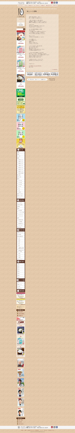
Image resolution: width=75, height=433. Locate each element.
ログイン (20, 23)
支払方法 (20, 421)
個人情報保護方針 (37, 430)
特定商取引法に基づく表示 (30, 430)
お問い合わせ (21, 423)
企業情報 (25, 430)
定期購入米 (21, 315)
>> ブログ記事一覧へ (54, 69)
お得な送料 (21, 311)
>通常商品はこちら (23, 304)
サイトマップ (41, 430)
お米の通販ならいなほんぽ (51, 430)
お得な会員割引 (21, 313)
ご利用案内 (22, 430)
